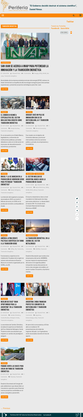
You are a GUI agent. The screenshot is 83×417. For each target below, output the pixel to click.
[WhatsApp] (77, 206)
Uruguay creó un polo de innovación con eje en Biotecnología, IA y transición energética (37, 119)
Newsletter (30, 174)
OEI (16, 249)
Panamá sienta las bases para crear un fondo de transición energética (12, 369)
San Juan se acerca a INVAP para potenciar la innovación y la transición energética (24, 68)
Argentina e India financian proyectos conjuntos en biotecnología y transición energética (36, 305)
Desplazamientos (32, 235)
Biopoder (4, 112)
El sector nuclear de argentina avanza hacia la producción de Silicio (36, 179)
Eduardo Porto (16, 73)
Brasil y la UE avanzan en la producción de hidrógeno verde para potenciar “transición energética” (12, 180)
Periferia (29, 112)
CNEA (47, 187)
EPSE (40, 73)
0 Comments (27, 73)
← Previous (5, 408)
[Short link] (77, 214)
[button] (79, 7)
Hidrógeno (17, 190)
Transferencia (6, 62)
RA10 (31, 190)
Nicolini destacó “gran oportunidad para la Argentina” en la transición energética (11, 305)
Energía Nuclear (14, 128)
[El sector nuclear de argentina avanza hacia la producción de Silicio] (37, 159)
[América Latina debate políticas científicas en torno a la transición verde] (12, 221)
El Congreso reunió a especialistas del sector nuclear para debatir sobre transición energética (11, 119)
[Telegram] (77, 210)
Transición (20, 249)
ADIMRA (37, 249)
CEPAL (12, 249)
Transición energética (10, 76)
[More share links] (77, 218)
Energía (36, 73)
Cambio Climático (15, 315)
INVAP (44, 73)
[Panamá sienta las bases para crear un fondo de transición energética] (12, 348)
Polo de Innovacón (40, 128)
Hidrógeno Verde (14, 318)
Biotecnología (30, 318)
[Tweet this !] (77, 198)
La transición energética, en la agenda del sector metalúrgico (37, 241)
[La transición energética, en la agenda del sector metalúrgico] (37, 221)
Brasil (12, 190)
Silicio (35, 190)
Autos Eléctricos (40, 187)
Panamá (12, 377)
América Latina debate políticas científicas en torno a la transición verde (12, 241)
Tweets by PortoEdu (58, 26)
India (35, 318)
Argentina (38, 315)
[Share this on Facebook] (77, 202)
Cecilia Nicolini (5, 318)
